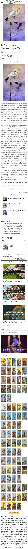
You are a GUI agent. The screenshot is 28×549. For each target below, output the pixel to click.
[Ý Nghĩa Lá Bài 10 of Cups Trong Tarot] (24, 443)
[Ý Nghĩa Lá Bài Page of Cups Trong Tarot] (3, 452)
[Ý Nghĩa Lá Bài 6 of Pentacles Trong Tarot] (3, 497)
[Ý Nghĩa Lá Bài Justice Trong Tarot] (9, 380)
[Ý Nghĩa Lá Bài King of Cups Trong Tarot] (19, 452)
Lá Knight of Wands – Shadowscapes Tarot (13, 228)
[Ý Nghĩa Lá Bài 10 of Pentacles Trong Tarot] (24, 497)
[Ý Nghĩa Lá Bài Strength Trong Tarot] (19, 371)
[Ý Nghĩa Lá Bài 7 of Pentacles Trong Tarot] (9, 497)
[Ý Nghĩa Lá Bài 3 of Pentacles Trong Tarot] (14, 488)
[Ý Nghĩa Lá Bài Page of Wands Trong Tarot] (3, 425)
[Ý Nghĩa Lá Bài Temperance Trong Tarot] (24, 380)
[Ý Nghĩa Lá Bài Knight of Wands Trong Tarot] (9, 425)
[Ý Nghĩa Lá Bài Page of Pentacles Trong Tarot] (3, 506)
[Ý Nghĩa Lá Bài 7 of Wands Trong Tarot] (9, 416)
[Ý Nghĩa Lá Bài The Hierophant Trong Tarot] (3, 371)
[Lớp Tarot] (14, 344)
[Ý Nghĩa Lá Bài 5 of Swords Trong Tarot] (24, 461)
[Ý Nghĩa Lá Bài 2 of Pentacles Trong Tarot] (9, 488)
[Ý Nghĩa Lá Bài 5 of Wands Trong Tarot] (24, 407)
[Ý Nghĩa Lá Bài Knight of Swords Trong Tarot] (9, 479)
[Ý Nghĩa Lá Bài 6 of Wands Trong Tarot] (3, 416)
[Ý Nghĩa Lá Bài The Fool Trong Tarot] (3, 362)
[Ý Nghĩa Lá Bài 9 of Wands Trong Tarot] (19, 416)
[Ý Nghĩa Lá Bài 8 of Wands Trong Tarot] (14, 416)
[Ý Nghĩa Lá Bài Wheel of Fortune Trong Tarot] (3, 380)
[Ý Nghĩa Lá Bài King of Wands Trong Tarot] (19, 425)
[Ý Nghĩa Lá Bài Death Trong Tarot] (19, 380)
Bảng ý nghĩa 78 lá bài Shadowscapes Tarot (12, 185)
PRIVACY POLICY (7, 547)
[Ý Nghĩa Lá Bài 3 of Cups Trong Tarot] (14, 434)
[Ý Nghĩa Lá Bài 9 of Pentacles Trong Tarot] (19, 497)
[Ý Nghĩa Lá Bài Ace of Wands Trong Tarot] (3, 407)
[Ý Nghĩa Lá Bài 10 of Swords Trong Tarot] (24, 470)
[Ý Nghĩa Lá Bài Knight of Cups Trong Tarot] (9, 452)
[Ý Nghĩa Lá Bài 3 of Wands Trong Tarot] (14, 407)
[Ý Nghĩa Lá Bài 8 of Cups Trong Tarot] (14, 443)
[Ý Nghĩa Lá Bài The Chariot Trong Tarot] (14, 371)
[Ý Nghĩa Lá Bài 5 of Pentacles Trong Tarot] (24, 488)
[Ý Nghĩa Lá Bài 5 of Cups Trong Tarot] (24, 434)
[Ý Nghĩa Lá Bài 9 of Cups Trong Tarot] (19, 443)
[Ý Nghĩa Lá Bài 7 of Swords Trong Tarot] (9, 470)
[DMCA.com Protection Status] (14, 512)
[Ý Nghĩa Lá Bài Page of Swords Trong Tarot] (3, 479)
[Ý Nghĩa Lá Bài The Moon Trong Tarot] (19, 389)
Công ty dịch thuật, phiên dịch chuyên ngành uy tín (12, 520)
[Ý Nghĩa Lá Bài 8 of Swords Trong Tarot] (14, 470)
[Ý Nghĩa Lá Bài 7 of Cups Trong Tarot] (9, 443)
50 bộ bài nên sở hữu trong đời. (14, 203)
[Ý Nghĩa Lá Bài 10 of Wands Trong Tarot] (24, 416)
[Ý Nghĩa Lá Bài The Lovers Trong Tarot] (9, 371)
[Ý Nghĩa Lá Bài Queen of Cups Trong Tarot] (14, 452)
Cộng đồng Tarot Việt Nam (8, 516)
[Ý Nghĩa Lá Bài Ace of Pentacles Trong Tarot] (3, 488)
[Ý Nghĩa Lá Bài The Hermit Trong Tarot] (24, 371)
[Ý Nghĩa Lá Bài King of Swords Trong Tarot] (19, 479)
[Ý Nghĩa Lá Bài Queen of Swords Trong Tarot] (14, 479)
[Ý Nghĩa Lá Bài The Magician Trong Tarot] (9, 362)
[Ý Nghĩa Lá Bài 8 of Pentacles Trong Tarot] (14, 497)
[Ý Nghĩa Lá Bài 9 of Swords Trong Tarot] (19, 470)
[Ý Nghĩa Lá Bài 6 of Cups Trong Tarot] (3, 443)
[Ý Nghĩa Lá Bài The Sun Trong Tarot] (24, 389)
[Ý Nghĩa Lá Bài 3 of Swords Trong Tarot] (14, 461)
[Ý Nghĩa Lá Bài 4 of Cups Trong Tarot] (19, 434)
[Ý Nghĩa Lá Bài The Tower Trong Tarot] (9, 389)
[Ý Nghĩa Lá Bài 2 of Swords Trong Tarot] (9, 461)
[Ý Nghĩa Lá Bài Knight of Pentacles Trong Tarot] (9, 506)
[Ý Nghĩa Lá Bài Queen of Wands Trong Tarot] (14, 425)
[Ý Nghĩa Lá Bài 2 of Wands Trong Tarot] (9, 407)
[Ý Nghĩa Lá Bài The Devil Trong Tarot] (3, 389)
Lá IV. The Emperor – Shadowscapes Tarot (13, 226)
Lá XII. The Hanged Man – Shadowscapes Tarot (14, 225)
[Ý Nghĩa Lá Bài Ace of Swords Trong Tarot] (3, 461)
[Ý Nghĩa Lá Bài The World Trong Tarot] (9, 398)
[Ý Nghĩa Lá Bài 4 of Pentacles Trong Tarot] (19, 488)
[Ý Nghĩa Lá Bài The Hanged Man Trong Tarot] (14, 380)
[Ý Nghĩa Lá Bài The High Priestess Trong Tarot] (14, 362)
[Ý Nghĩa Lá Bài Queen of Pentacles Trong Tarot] (14, 506)
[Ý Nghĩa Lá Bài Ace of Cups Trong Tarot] (3, 434)
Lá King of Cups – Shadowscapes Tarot (12, 231)
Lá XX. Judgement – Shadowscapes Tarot (13, 223)
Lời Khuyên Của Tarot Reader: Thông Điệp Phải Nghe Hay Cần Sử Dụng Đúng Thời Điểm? (13, 281)
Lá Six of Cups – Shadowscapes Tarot (12, 233)
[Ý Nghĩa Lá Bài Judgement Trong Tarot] (3, 398)
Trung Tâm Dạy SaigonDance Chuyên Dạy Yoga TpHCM (13, 518)
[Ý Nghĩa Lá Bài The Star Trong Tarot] (14, 389)
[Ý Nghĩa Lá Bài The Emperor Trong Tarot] (24, 362)
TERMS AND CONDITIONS (18, 547)
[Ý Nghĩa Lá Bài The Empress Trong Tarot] (19, 362)
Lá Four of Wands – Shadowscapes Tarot (13, 230)
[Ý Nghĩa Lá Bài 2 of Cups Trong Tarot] (9, 434)
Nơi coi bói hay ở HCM (19, 524)
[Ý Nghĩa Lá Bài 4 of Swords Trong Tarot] (19, 461)
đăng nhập (7, 332)
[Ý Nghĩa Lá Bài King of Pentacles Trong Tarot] (19, 506)
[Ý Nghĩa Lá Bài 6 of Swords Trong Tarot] (3, 470)
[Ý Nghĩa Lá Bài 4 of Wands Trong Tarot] (19, 407)
